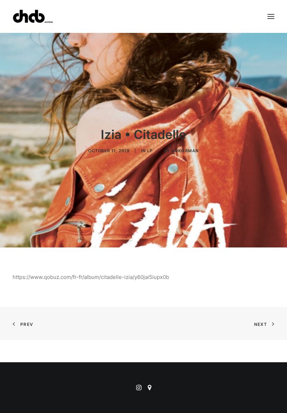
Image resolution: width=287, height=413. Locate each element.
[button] (271, 16)
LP (150, 150)
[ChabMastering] (33, 16)
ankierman (185, 150)
